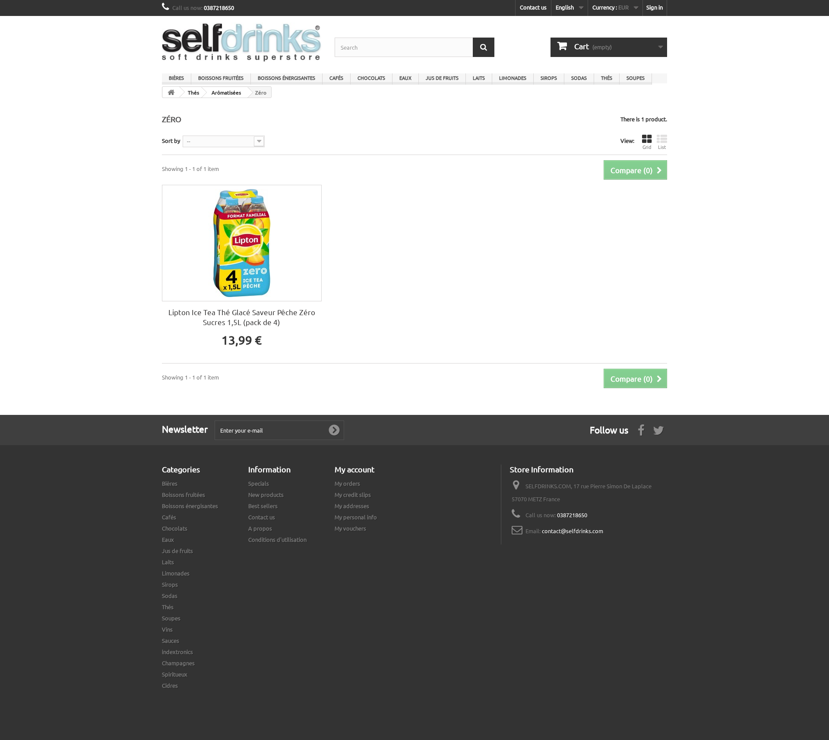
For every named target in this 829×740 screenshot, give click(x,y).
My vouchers (350, 528)
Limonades (512, 77)
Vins (167, 629)
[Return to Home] (171, 92)
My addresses (352, 505)
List (662, 146)
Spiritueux (174, 674)
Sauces (170, 640)
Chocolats (371, 77)
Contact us (533, 7)
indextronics (177, 651)
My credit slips (353, 494)
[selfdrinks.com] (242, 42)
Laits (479, 77)
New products (266, 494)
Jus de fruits (442, 77)
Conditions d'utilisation (277, 539)
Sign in (654, 7)
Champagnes (178, 663)
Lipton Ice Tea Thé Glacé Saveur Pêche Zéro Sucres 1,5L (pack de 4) (241, 316)
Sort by (171, 140)
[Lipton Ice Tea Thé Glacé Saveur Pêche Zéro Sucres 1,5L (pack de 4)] (241, 243)
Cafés (336, 77)
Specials (258, 483)
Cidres (170, 685)
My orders (347, 483)
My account (354, 469)
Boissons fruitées (221, 77)
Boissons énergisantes (286, 77)
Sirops (549, 77)
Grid (646, 146)
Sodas (579, 77)
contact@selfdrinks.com (572, 530)
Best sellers (263, 505)
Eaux (405, 77)
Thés (606, 77)
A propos (260, 528)
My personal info (356, 517)
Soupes (635, 77)
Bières (176, 77)
